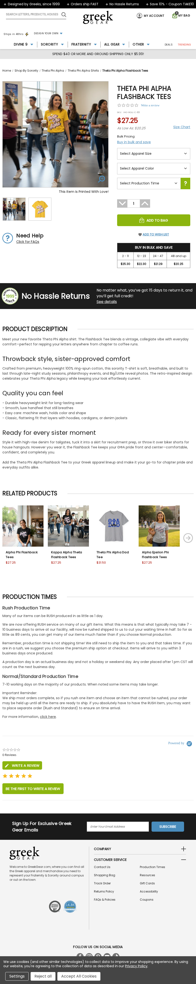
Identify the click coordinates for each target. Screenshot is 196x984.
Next (188, 538)
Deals (169, 44)
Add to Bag (157, 220)
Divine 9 (21, 44)
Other (138, 44)
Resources (147, 875)
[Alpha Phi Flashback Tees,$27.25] (23, 526)
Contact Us (102, 867)
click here (48, 716)
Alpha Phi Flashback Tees (22, 554)
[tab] (22, 765)
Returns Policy (104, 891)
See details (107, 301)
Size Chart (181, 127)
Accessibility (149, 891)
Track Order (102, 883)
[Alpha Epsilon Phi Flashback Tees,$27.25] (159, 526)
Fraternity (81, 44)
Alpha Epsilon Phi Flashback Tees (155, 554)
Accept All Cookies (79, 976)
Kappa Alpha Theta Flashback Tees (66, 554)
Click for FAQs (27, 241)
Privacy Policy (136, 966)
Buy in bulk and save (134, 142)
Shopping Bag (104, 875)
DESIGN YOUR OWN (46, 33)
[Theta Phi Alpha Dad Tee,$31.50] (113, 526)
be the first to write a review (33, 788)
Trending (184, 44)
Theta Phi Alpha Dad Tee (113, 554)
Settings (17, 976)
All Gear (112, 44)
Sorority (49, 44)
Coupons (146, 900)
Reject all (43, 976)
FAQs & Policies (104, 900)
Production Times (152, 867)
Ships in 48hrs (13, 34)
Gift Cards (147, 883)
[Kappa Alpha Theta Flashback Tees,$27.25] (68, 526)
